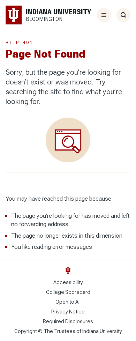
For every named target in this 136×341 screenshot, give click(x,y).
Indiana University (102, 331)
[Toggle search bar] (123, 15)
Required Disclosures (68, 321)
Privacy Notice (68, 311)
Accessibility (68, 282)
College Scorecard (68, 292)
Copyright (25, 331)
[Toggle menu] (104, 15)
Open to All (68, 302)
